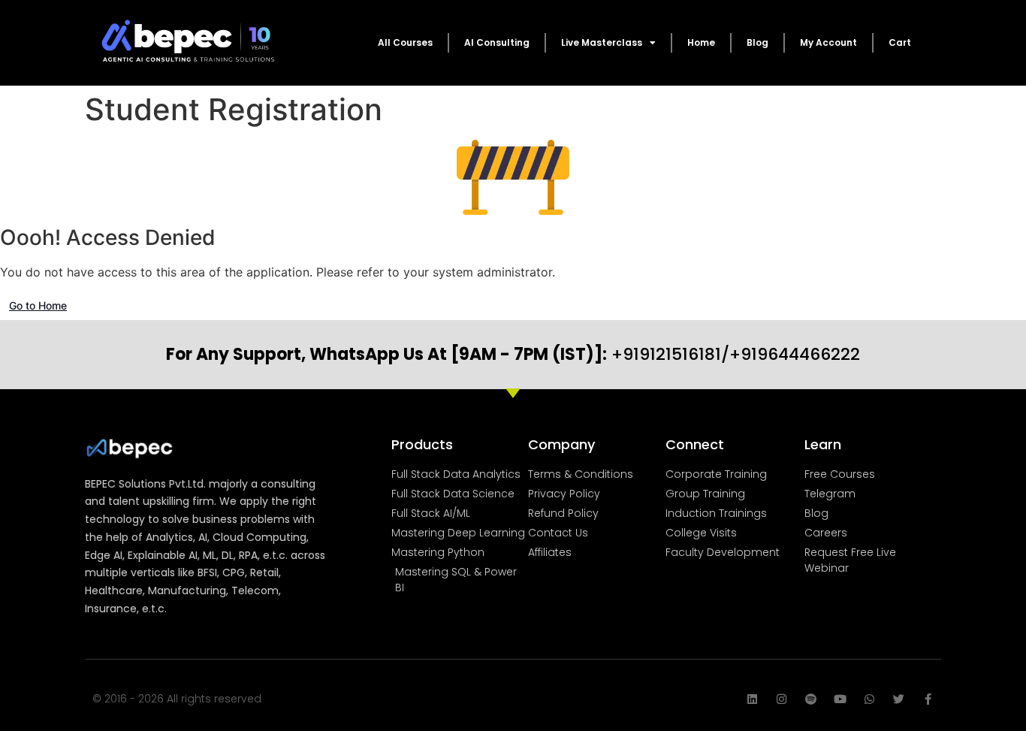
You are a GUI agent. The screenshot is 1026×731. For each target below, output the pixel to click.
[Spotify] (810, 699)
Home (701, 42)
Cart (900, 42)
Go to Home (38, 305)
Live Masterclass (601, 42)
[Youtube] (840, 699)
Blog (757, 42)
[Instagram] (781, 699)
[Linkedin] (752, 699)
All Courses (405, 42)
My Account (828, 42)
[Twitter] (898, 699)
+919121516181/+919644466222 (513, 354)
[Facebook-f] (928, 699)
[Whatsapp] (869, 699)
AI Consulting (497, 42)
